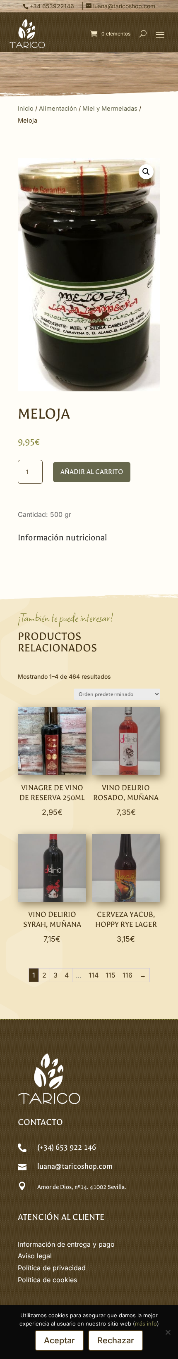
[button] (160, 34)
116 (127, 975)
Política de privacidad (52, 1268)
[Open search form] (143, 33)
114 (94, 975)
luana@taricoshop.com (75, 1166)
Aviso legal (35, 1256)
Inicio (26, 108)
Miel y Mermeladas (109, 108)
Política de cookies (47, 1280)
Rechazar (115, 1340)
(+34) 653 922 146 (66, 1147)
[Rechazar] (168, 1332)
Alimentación (58, 108)
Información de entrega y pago (66, 1244)
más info (146, 1323)
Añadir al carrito (91, 472)
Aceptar (59, 1340)
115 (110, 975)
